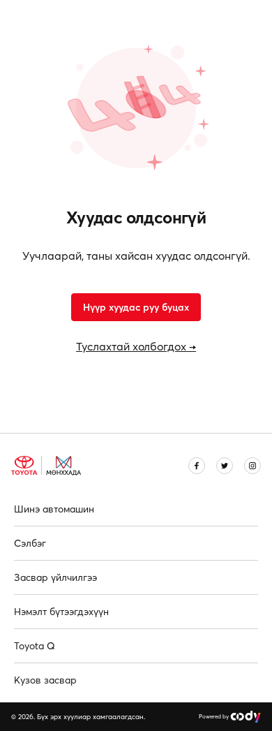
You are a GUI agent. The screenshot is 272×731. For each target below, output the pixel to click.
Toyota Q (34, 646)
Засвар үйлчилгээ (55, 577)
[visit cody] (245, 717)
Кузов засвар (45, 680)
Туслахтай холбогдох (136, 346)
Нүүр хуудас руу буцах (136, 307)
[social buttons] (196, 465)
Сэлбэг (30, 543)
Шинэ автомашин (54, 509)
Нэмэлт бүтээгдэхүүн (61, 611)
